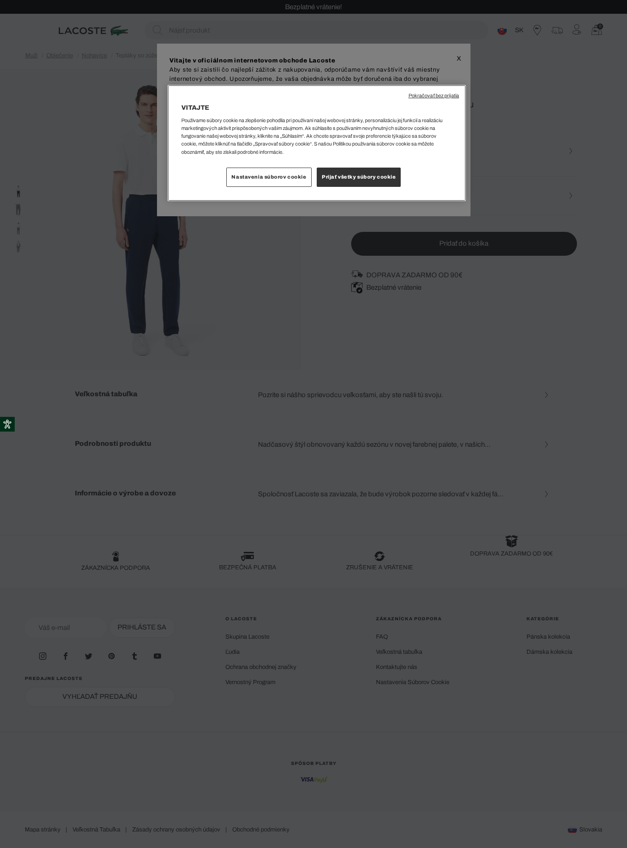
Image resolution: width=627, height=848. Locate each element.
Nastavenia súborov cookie (268, 177)
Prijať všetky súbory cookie (359, 177)
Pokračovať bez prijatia (434, 95)
